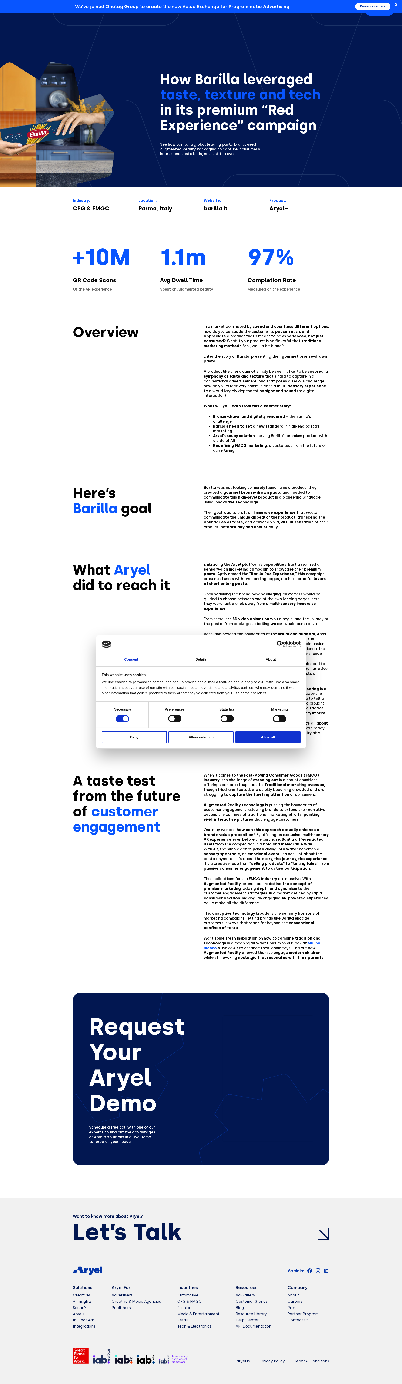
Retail (182, 1320)
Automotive (187, 1295)
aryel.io (243, 1361)
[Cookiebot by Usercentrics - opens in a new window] (280, 644)
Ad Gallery (245, 1295)
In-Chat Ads (84, 1320)
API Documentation (253, 1326)
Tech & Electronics (194, 1326)
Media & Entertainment (198, 1314)
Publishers (121, 1308)
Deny (134, 737)
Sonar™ (80, 1308)
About (293, 1295)
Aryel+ (79, 1314)
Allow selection (201, 737)
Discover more (373, 6)
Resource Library (251, 1314)
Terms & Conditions (311, 1361)
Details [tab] (201, 660)
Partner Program (303, 1314)
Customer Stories (252, 1301)
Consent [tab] (131, 660)
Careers (295, 1301)
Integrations (84, 1326)
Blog (240, 1308)
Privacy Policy (272, 1361)
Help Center (247, 1320)
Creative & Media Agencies (136, 1301)
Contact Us (298, 1320)
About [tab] (271, 660)
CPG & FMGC (189, 1301)
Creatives (82, 1295)
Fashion (184, 1308)
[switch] (174, 718)
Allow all (268, 737)
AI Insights (82, 1301)
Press (293, 1308)
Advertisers (122, 1295)
